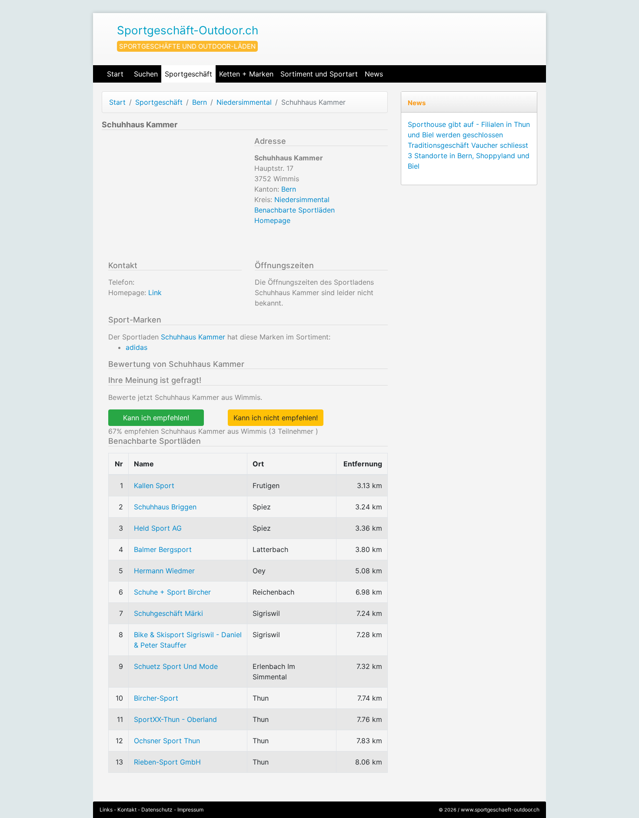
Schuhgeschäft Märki (168, 613)
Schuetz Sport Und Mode (176, 666)
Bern (199, 102)
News (374, 74)
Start (115, 74)
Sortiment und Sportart (319, 74)
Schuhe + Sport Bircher (172, 592)
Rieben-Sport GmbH (167, 762)
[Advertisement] (175, 197)
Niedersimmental (244, 102)
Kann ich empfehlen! (156, 417)
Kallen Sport (154, 485)
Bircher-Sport (156, 698)
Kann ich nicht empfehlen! (275, 417)
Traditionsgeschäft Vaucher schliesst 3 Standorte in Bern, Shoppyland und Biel (468, 155)
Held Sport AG (158, 528)
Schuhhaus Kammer (193, 337)
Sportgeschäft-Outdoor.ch (187, 30)
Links (106, 809)
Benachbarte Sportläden (294, 210)
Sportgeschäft (188, 74)
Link (155, 292)
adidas (136, 347)
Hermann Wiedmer (164, 570)
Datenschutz (157, 809)
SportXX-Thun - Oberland (175, 719)
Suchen (146, 74)
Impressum (190, 809)
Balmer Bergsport (163, 549)
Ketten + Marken (246, 74)
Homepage (272, 220)
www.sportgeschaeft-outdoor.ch (500, 809)
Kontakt (126, 809)
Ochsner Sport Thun (167, 740)
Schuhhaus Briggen (165, 506)
